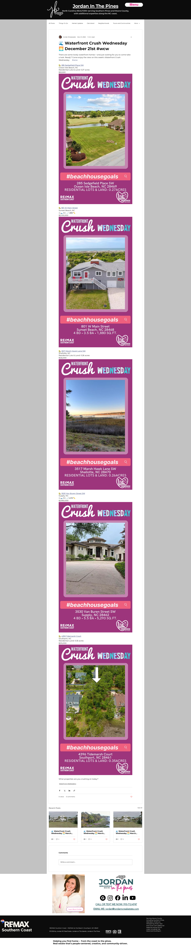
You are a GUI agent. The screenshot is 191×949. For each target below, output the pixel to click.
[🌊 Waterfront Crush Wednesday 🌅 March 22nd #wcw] (95, 820)
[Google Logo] (102, 897)
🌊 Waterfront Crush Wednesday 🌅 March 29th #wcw (61, 832)
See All (140, 808)
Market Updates (77, 23)
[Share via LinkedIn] (69, 791)
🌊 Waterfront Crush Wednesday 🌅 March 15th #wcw (126, 832)
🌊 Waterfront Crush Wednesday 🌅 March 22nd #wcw (94, 832)
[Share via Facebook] (60, 791)
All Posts (52, 23)
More (136, 23)
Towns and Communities (121, 23)
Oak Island (90, 23)
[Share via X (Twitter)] (64, 791)
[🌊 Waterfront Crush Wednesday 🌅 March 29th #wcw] (63, 820)
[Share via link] (74, 791)
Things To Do (63, 23)
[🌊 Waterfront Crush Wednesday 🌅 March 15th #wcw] (127, 820)
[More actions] (131, 37)
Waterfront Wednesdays (67, 784)
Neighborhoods (103, 23)
